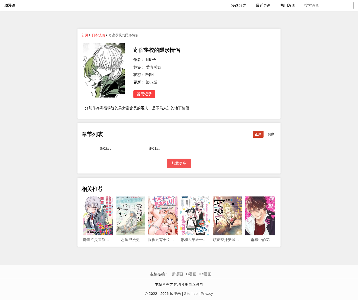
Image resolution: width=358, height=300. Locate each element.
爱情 (149, 67)
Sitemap (191, 294)
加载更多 (179, 163)
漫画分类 (238, 5)
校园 (158, 67)
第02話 (151, 82)
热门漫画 (288, 5)
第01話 (154, 148)
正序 (258, 134)
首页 (85, 35)
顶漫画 (10, 5)
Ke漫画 (205, 274)
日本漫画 (98, 35)
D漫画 (191, 274)
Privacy (207, 294)
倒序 (271, 134)
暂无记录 (144, 94)
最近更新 (263, 5)
